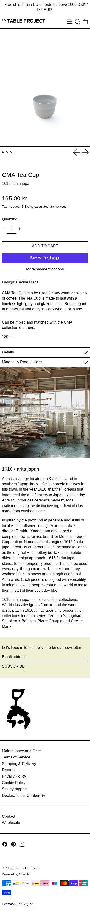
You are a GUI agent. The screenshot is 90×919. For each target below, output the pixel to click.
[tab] (3, 152)
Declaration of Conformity (23, 795)
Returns (8, 770)
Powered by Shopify (16, 874)
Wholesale (11, 823)
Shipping (27, 206)
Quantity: (9, 219)
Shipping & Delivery (19, 764)
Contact (8, 816)
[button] (77, 21)
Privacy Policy (14, 776)
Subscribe (13, 666)
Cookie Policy (14, 783)
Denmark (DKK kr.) (15, 904)
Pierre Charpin (49, 621)
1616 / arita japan (16, 183)
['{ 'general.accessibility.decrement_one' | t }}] (3, 228)
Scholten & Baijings (19, 621)
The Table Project (26, 868)
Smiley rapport (14, 789)
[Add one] (19, 228)
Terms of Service (16, 757)
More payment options (45, 269)
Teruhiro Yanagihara (65, 616)
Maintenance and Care (21, 751)
